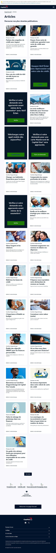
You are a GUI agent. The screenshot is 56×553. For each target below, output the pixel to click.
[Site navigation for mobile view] (53, 7)
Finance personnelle (32, 486)
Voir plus (28, 474)
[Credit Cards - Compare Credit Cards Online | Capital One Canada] (4, 7)
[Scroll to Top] (3, 550)
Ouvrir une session (6, 6)
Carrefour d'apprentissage (27, 495)
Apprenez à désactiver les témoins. (33, 3)
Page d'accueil (8, 11)
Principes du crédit (11, 486)
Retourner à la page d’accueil (28, 506)
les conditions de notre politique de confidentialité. (15, 3)
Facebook (26, 523)
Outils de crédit (21, 486)
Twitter (29, 523)
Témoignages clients (42, 486)
